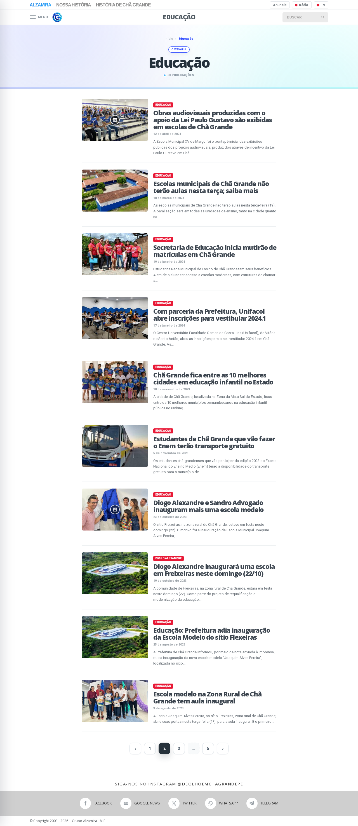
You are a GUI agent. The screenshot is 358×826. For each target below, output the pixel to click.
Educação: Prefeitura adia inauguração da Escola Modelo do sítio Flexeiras (211, 634)
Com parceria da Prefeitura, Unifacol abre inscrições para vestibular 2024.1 (209, 315)
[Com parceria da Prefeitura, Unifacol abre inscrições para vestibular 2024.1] (115, 318)
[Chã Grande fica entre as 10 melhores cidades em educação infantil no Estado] (115, 382)
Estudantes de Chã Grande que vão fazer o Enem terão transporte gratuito (214, 442)
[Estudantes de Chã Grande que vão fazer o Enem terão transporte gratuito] (115, 446)
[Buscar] (323, 17)
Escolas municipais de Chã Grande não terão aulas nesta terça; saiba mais (211, 187)
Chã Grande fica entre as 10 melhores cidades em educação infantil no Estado (213, 378)
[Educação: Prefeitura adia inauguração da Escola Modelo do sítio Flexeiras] (115, 637)
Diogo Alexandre (168, 558)
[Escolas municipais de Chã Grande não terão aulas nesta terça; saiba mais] (115, 191)
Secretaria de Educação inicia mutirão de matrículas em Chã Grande (214, 251)
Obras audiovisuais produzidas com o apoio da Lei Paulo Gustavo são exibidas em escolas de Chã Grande (212, 119)
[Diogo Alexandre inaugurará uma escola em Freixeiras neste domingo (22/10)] (115, 573)
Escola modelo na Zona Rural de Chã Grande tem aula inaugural (207, 697)
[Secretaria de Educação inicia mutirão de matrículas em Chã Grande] (115, 254)
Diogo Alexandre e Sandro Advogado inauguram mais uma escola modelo (208, 506)
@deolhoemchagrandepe (210, 784)
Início (169, 39)
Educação (179, 17)
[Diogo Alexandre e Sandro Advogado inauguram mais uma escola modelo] (115, 510)
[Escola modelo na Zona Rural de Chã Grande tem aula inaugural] (115, 701)
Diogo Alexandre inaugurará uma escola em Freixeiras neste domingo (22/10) (213, 570)
